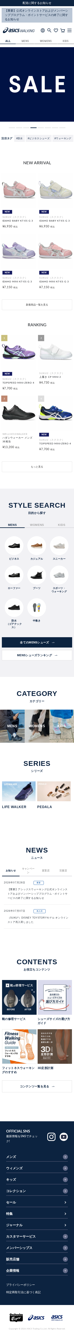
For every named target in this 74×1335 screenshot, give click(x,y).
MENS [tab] (12, 525)
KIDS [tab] (61, 525)
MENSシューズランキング (34, 655)
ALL (7, 41)
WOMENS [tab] (37, 525)
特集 (9, 1213)
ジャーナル (14, 1225)
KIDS (66, 41)
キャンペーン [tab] (28, 870)
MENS (25, 41)
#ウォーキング (62, 138)
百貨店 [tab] (63, 870)
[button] (12, 127)
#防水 (19, 138)
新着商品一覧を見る (37, 304)
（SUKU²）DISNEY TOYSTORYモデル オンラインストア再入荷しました (38, 920)
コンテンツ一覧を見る (34, 1086)
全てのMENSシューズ (34, 642)
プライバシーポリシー (20, 1284)
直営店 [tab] (46, 870)
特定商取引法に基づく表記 (23, 1292)
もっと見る (37, 466)
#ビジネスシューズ (39, 138)
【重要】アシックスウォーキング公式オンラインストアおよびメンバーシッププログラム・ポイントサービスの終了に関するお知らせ (38, 894)
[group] (21, 795)
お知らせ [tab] (11, 870)
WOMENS (46, 41)
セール (11, 1202)
